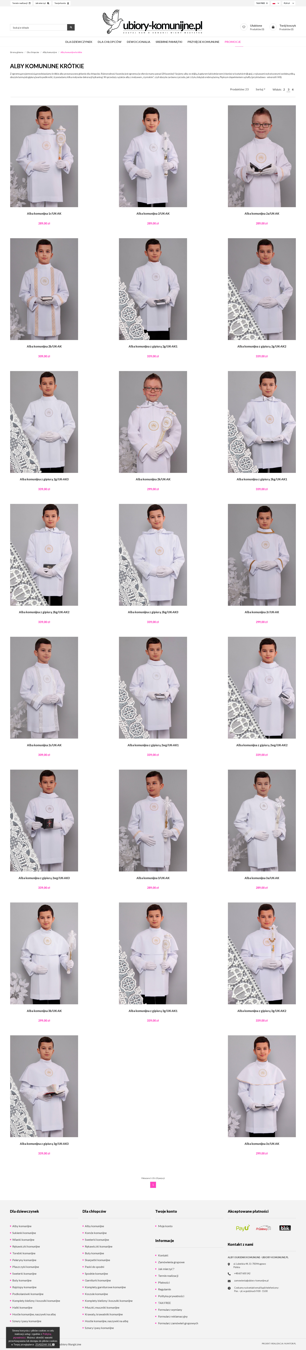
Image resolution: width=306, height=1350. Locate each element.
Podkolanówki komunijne (27, 1294)
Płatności (164, 1282)
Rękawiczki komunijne (26, 1246)
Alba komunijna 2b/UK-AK (44, 346)
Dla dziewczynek (78, 41)
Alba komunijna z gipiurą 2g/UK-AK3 (44, 479)
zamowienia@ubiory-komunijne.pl (251, 1280)
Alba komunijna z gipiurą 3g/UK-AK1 (153, 1010)
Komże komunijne (96, 1232)
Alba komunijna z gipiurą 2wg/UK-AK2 (261, 745)
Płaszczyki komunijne (25, 1266)
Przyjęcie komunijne (203, 41)
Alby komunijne (21, 1226)
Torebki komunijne (23, 1253)
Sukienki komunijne (24, 1232)
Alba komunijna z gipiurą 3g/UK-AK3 (44, 1143)
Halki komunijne (22, 1307)
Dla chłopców (109, 41)
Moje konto (165, 1226)
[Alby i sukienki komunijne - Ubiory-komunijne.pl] (153, 21)
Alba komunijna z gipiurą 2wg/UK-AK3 (44, 878)
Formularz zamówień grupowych (178, 1323)
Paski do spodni (94, 1266)
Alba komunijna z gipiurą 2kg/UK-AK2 (44, 612)
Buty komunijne (21, 1280)
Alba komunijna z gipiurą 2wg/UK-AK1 (153, 745)
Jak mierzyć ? (166, 1269)
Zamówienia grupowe (171, 1262)
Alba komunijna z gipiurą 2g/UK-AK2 (261, 346)
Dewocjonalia (138, 41)
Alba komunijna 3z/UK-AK (262, 1143)
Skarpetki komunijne (97, 1260)
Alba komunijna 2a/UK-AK (262, 213)
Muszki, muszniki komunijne (102, 1307)
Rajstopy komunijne (24, 1287)
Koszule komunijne (96, 1294)
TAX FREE (164, 1302)
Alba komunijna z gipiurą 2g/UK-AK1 (153, 346)
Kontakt (163, 1255)
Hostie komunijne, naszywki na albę (34, 1314)
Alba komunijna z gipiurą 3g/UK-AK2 (261, 1010)
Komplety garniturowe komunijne (105, 1287)
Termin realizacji (168, 1275)
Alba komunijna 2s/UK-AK (44, 745)
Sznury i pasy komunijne (26, 1321)
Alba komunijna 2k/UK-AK (153, 479)
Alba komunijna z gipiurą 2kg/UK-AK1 (262, 479)
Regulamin (164, 1289)
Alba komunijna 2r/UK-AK (262, 612)
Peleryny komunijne (24, 1260)
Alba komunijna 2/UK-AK (153, 213)
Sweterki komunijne (24, 1273)
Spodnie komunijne (96, 1273)
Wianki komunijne (23, 1239)
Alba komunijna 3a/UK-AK (262, 878)
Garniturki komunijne (98, 1280)
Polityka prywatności (171, 1296)
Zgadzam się (43, 1344)
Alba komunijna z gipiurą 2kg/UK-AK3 (153, 612)
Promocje (233, 41)
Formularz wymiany (170, 1309)
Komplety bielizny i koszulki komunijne (36, 1300)
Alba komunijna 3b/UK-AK (44, 1010)
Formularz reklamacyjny (173, 1316)
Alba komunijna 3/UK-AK (153, 878)
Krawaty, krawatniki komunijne (104, 1314)
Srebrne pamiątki (169, 41)
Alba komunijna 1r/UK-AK (44, 213)
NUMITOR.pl (290, 1343)
